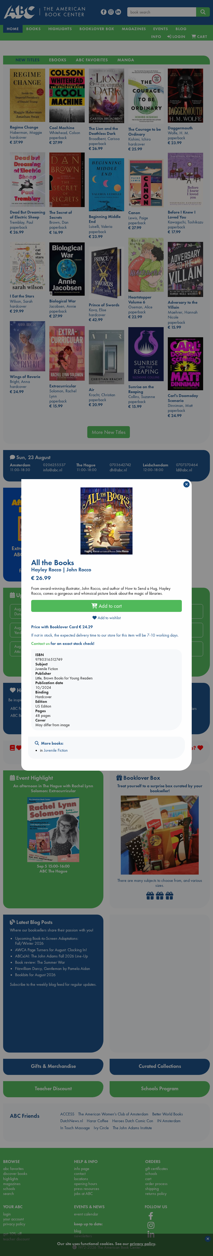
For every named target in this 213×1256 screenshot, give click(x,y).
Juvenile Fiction (56, 750)
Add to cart (109, 606)
